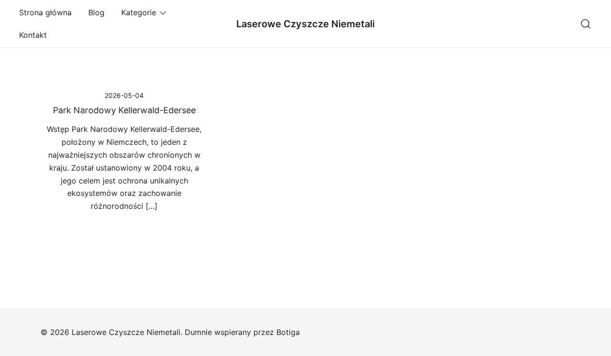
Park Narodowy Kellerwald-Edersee (124, 110)
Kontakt (33, 35)
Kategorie (138, 12)
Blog (96, 12)
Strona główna (45, 12)
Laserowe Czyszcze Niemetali (305, 24)
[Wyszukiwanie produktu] (586, 23)
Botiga (288, 332)
